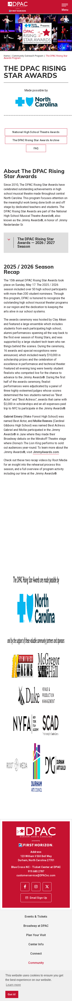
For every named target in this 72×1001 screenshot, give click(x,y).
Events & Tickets (36, 916)
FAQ (36, 148)
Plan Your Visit (36, 935)
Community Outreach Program (27, 56)
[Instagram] (36, 886)
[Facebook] (24, 886)
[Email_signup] (36, 897)
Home (7, 56)
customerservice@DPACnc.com (35, 875)
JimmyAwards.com (46, 452)
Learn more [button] (13, 984)
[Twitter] (47, 886)
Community (36, 963)
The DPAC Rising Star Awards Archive (36, 140)
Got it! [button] (12, 994)
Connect (36, 953)
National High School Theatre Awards (36, 132)
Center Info (36, 944)
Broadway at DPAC (36, 926)
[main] (36, 421)
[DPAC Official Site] (22, 7)
